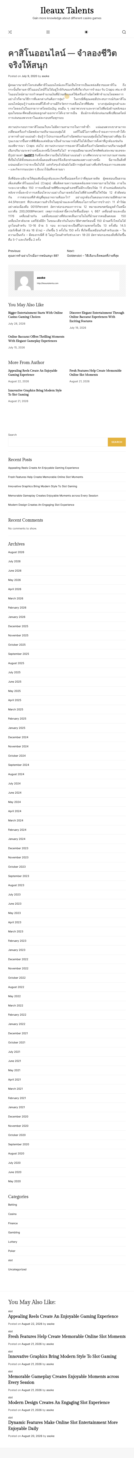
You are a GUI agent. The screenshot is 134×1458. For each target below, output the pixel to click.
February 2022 (17, 1014)
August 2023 (16, 885)
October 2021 (16, 1042)
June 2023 (14, 903)
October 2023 (17, 866)
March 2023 (15, 931)
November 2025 (18, 635)
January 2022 (16, 1024)
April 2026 (14, 589)
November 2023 (18, 857)
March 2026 (15, 598)
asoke (45, 76)
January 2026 (16, 616)
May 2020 (14, 1181)
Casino (12, 1214)
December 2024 (18, 737)
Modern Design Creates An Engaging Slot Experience (41, 504)
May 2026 (14, 580)
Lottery (12, 1241)
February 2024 (17, 829)
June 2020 (14, 1172)
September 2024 (18, 764)
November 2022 (18, 968)
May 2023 (14, 913)
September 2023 (18, 876)
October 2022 (17, 977)
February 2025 (17, 718)
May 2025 (14, 691)
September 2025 (18, 653)
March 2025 (15, 709)
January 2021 (16, 1107)
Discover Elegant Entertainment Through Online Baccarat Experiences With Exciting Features (96, 317)
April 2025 (14, 700)
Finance (13, 1223)
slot (10, 1260)
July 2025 (14, 672)
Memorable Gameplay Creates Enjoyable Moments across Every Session (53, 495)
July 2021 (14, 1051)
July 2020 (14, 1162)
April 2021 (14, 1079)
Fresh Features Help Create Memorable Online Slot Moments (45, 477)
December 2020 (18, 1116)
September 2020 (18, 1144)
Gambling (14, 1232)
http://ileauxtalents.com (47, 283)
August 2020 (16, 1153)
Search (12, 434)
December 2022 (18, 959)
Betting (12, 1204)
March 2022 (15, 1005)
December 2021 (18, 1033)
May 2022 (14, 996)
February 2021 (17, 1098)
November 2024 (18, 746)
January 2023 (16, 950)
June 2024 (14, 792)
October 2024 (17, 755)
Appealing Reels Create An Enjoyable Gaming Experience (43, 467)
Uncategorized (17, 1269)
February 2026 (17, 607)
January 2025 (16, 727)
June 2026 (14, 570)
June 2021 (14, 1061)
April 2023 (14, 922)
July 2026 (14, 561)
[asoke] (24, 280)
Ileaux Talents (67, 11)
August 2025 (16, 663)
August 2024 (16, 774)
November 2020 (18, 1125)
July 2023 (14, 894)
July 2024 (14, 783)
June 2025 (14, 681)
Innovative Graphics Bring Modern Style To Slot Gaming (42, 486)
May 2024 (14, 802)
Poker (11, 1250)
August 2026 (16, 552)
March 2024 (15, 820)
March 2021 (15, 1088)
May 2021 (14, 1070)
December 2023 (18, 848)
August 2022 (16, 987)
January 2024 (16, 838)
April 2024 (14, 811)
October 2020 (17, 1135)
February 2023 (17, 940)
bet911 (29, 155)
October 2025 (17, 644)
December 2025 (18, 626)
